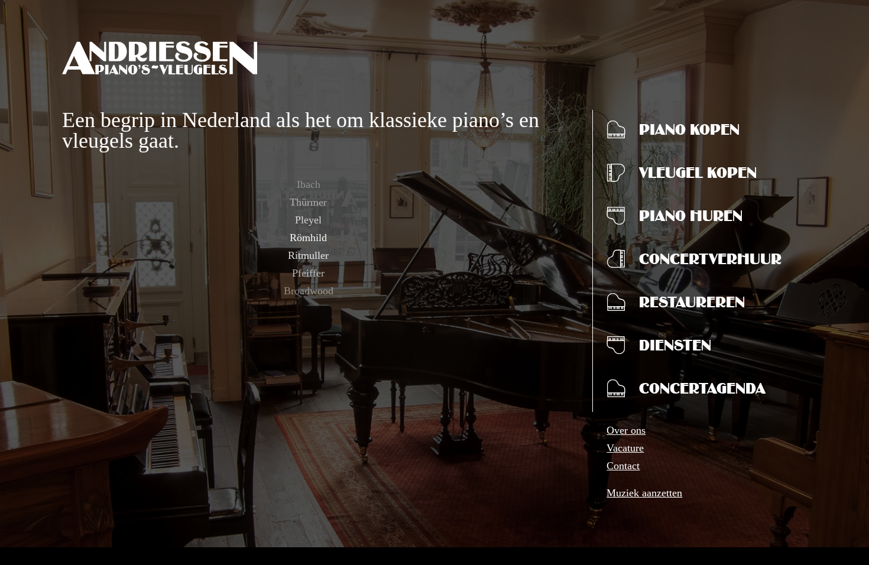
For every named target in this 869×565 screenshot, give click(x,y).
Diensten (675, 348)
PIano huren (690, 218)
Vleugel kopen (698, 175)
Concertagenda (702, 391)
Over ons (626, 430)
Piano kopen (689, 132)
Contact (623, 466)
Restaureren (692, 305)
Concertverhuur (710, 261)
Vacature (625, 448)
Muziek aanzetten (644, 493)
